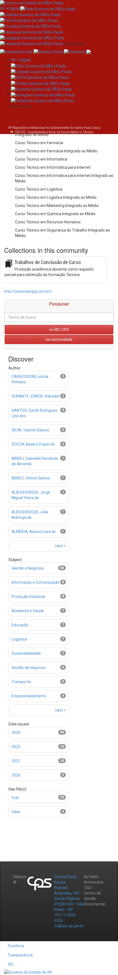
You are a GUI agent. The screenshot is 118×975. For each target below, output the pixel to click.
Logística (19, 639)
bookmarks (8, 263)
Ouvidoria (16, 946)
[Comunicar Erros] (88, 51)
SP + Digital (9, 8)
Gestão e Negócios (28, 568)
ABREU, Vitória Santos (31, 478)
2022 (16, 747)
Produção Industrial (28, 596)
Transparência (20, 955)
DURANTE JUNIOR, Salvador (36, 396)
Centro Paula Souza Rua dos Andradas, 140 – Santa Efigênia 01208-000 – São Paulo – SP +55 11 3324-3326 (69, 899)
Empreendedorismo (29, 696)
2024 (16, 732)
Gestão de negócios (29, 667)
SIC (10, 964)
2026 (16, 775)
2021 (16, 761)
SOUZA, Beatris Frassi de (33, 444)
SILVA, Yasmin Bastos (30, 430)
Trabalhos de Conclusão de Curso (48, 262)
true (15, 797)
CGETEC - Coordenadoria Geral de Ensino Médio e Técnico (54, 132)
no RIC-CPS (59, 329)
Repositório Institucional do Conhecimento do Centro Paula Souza (56, 128)
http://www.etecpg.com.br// (28, 291)
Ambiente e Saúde (28, 611)
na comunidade (59, 339)
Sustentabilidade (26, 653)
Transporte (21, 682)
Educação (20, 625)
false (16, 812)
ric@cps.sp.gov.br (69, 926)
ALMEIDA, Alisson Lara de (34, 531)
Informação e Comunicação (36, 582)
